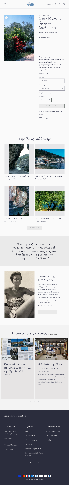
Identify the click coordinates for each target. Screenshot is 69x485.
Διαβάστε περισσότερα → (48, 312)
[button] (5, 4)
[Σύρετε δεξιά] (38, 402)
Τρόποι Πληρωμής (10, 445)
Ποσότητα (41, 96)
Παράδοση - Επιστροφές (8, 439)
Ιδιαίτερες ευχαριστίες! (33, 449)
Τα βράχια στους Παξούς (14, 218)
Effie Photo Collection (37, 479)
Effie (27, 431)
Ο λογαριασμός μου (53, 431)
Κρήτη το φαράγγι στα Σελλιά (16, 176)
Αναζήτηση (50, 440)
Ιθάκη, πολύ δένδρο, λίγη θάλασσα (49, 218)
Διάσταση (41, 77)
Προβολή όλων (52, 334)
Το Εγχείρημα (30, 436)
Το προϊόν (29, 444)
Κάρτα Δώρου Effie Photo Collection (34, 454)
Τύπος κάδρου (42, 85)
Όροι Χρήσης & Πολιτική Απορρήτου (11, 432)
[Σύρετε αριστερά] (31, 402)
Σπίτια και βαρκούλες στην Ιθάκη (48, 176)
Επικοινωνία (8, 449)
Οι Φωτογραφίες (31, 440)
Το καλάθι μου (51, 436)
